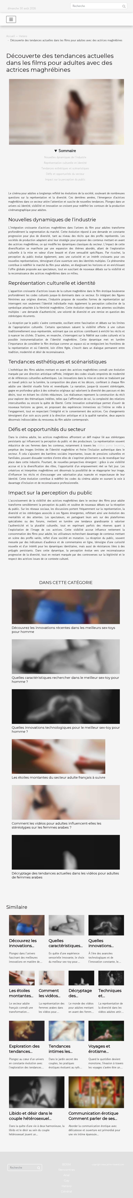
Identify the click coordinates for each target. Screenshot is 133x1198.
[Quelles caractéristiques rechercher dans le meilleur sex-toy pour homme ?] (66, 656)
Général (66, 1191)
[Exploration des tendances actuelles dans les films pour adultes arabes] (27, 1030)
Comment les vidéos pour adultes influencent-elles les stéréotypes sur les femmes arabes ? (56, 825)
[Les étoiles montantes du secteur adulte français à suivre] (58, 756)
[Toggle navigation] (11, 19)
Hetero (23, 36)
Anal (66, 1175)
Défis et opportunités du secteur (65, 174)
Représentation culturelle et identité (65, 163)
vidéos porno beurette (110, 445)
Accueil (10, 36)
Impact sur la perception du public (65, 179)
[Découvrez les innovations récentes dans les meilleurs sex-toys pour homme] (66, 606)
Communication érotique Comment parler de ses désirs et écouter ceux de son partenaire (93, 1121)
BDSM (66, 1164)
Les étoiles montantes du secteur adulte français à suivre (58, 777)
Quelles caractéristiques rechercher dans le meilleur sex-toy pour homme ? (65, 680)
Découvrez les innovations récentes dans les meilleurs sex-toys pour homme (63, 630)
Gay (66, 1180)
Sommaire (67, 150)
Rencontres (66, 1169)
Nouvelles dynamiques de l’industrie (65, 157)
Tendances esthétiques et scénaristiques (65, 168)
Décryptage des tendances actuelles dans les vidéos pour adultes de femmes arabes (65, 875)
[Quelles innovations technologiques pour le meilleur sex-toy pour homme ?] (66, 706)
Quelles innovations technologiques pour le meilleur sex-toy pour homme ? (66, 729)
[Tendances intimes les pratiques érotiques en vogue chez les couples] (66, 1030)
